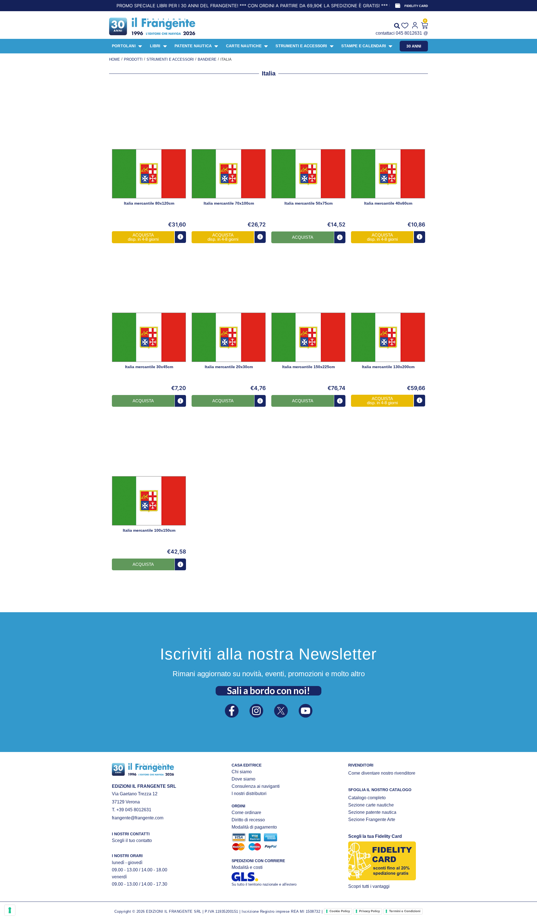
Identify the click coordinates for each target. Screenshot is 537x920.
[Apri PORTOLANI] (140, 46)
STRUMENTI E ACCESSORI (170, 59)
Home (114, 59)
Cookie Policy (339, 911)
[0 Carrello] (424, 25)
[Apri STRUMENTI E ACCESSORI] (332, 46)
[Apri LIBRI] (165, 46)
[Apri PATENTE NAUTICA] (216, 46)
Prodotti (133, 59)
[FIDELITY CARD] (397, 5)
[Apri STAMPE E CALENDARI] (390, 46)
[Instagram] (256, 711)
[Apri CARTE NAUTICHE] (266, 46)
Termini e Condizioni (404, 911)
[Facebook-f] (232, 711)
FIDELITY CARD (416, 6)
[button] (143, 237)
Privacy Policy (369, 911)
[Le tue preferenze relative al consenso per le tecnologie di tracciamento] (9, 910)
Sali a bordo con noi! (268, 690)
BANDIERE (207, 59)
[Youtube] (305, 711)
